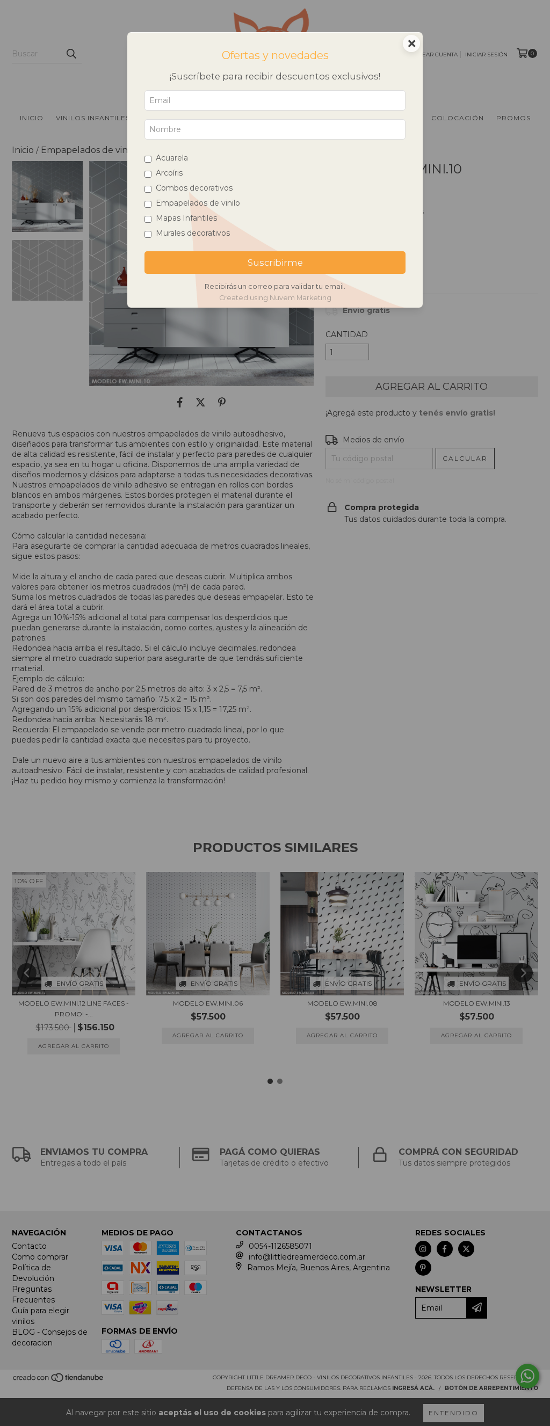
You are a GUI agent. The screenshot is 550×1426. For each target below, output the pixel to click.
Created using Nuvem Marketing (275, 298)
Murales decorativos (193, 233)
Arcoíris (169, 173)
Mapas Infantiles (186, 218)
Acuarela (172, 158)
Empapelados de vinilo (198, 203)
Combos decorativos (194, 188)
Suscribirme (275, 262)
